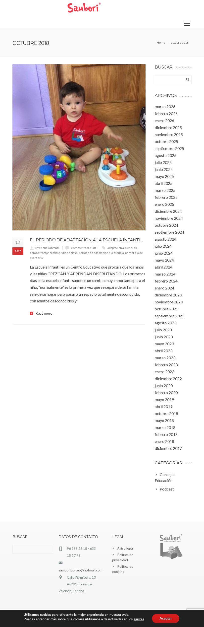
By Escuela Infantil (47, 248)
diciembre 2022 (168, 378)
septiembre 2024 (169, 232)
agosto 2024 (165, 239)
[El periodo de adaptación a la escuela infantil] (79, 147)
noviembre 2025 (169, 134)
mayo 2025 (164, 176)
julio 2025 (163, 162)
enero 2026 (164, 120)
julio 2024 (163, 246)
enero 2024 (164, 287)
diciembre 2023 (168, 294)
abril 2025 (163, 183)
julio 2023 (163, 329)
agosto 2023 (165, 322)
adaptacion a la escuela (122, 248)
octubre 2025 (166, 141)
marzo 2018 (165, 427)
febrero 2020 (166, 392)
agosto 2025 (165, 155)
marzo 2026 (165, 106)
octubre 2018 (166, 413)
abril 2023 (163, 350)
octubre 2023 (166, 308)
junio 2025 (164, 169)
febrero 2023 (166, 364)
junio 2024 (164, 253)
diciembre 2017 (168, 448)
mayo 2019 (164, 399)
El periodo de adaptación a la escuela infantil (86, 239)
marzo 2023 (165, 357)
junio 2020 (164, 385)
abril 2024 (163, 267)
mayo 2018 (164, 420)
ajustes (139, 619)
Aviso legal (125, 548)
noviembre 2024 (169, 218)
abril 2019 (163, 406)
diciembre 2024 (168, 211)
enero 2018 (164, 441)
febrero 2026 (166, 113)
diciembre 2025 (168, 127)
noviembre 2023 (169, 301)
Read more (44, 313)
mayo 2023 (164, 343)
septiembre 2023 (169, 315)
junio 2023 (164, 336)
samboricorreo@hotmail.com (80, 570)
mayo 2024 (164, 260)
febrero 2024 (166, 281)
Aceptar (165, 618)
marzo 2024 (165, 274)
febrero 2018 (166, 434)
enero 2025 (164, 204)
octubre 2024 (166, 225)
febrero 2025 (166, 197)
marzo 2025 (165, 190)
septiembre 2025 (169, 148)
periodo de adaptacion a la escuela (101, 253)
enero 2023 (164, 371)
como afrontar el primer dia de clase (54, 253)
